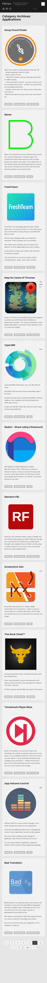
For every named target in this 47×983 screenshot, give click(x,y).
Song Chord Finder (15, 30)
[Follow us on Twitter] (10, 8)
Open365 (9, 345)
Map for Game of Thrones (19, 277)
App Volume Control (16, 783)
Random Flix (11, 496)
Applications (19, 104)
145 (27, 947)
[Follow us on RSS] (7, 8)
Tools (29, 416)
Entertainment (32, 335)
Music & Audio (32, 104)
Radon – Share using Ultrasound (23, 427)
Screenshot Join (14, 566)
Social (29, 176)
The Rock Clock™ (14, 634)
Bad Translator (13, 862)
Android (8, 104)
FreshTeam (11, 186)
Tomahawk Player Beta (18, 707)
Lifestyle (30, 697)
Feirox (6, 3)
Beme (7, 114)
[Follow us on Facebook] (3, 8)
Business (30, 267)
